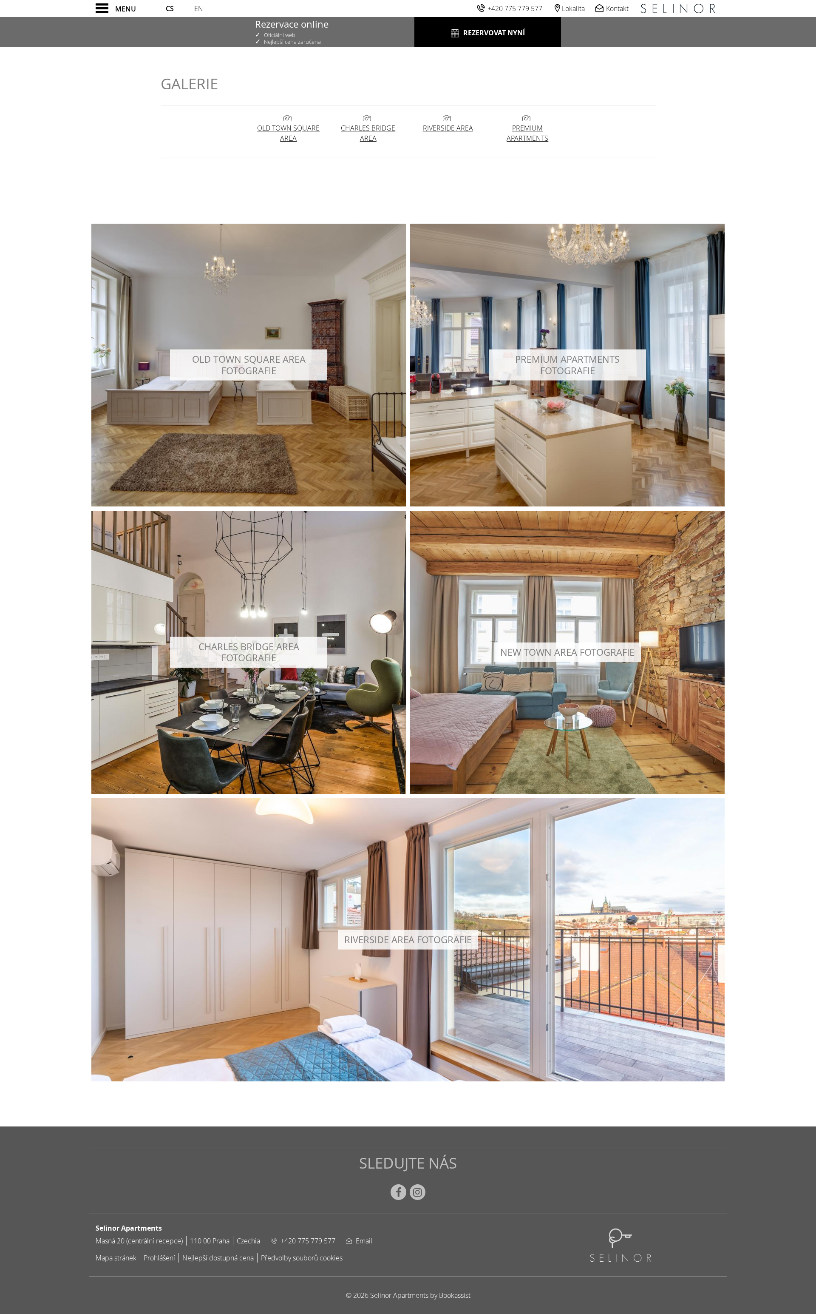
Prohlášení (159, 1258)
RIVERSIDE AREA (448, 128)
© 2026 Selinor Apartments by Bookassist (408, 1295)
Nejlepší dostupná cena (218, 1258)
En (198, 8)
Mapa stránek (116, 1258)
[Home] (677, 8)
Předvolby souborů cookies (302, 1258)
